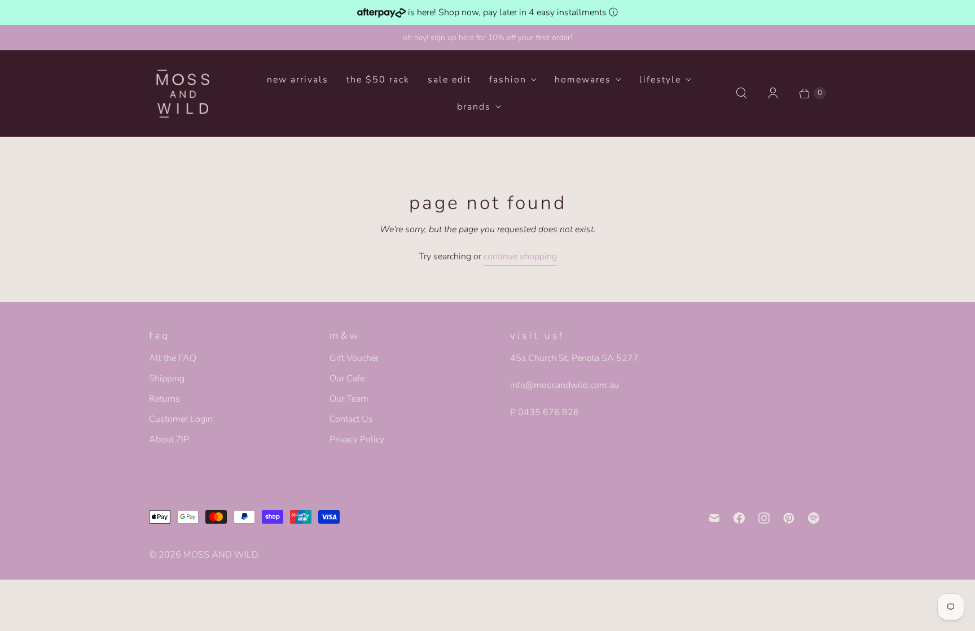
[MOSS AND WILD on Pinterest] (788, 518)
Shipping (167, 378)
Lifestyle (660, 79)
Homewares (583, 79)
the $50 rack (378, 79)
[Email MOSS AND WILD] (714, 518)
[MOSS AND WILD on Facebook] (739, 518)
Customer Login (181, 419)
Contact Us (351, 419)
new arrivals (297, 79)
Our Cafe (347, 378)
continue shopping (520, 256)
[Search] (741, 93)
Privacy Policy (357, 439)
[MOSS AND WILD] (183, 93)
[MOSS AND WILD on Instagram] (764, 518)
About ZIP (169, 439)
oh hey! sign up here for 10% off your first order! (487, 37)
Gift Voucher (354, 358)
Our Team (349, 399)
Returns (164, 399)
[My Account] (773, 93)
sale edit (449, 79)
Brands (474, 107)
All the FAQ (172, 358)
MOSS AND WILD (220, 555)
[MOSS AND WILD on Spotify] (813, 518)
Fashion (507, 79)
